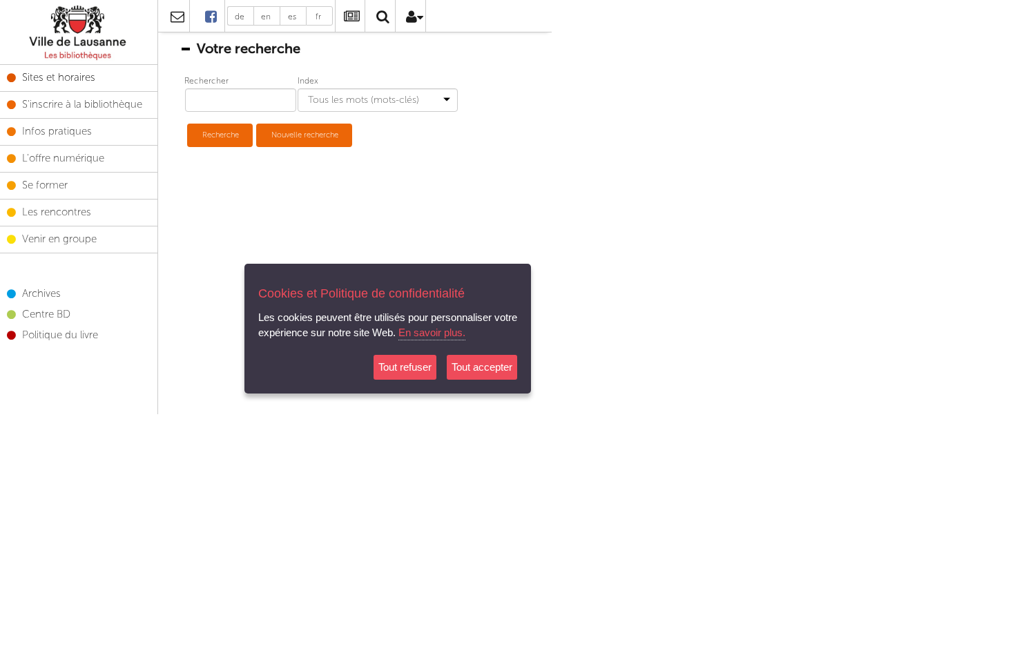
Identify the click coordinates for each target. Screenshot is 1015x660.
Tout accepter (482, 367)
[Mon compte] (412, 19)
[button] (220, 135)
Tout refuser (405, 367)
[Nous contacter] (176, 19)
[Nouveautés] (348, 19)
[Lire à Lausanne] (211, 16)
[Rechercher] (382, 19)
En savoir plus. (431, 332)
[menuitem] (78, 32)
